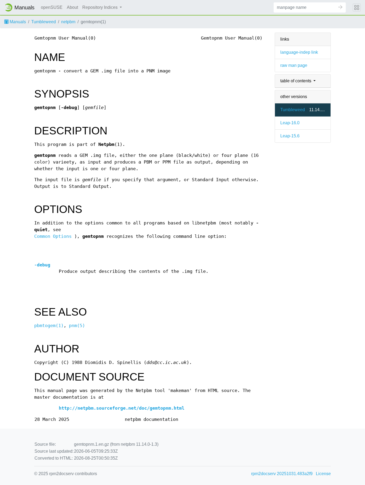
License (323, 473)
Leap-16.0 (290, 123)
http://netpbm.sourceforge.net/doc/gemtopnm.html (121, 408)
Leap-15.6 (290, 136)
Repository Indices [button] (100, 7)
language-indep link (299, 52)
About (72, 7)
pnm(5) (77, 325)
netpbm (68, 22)
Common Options (53, 236)
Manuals (17, 22)
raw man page (293, 65)
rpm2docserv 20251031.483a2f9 (282, 473)
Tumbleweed (43, 22)
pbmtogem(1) (49, 325)
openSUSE (52, 7)
